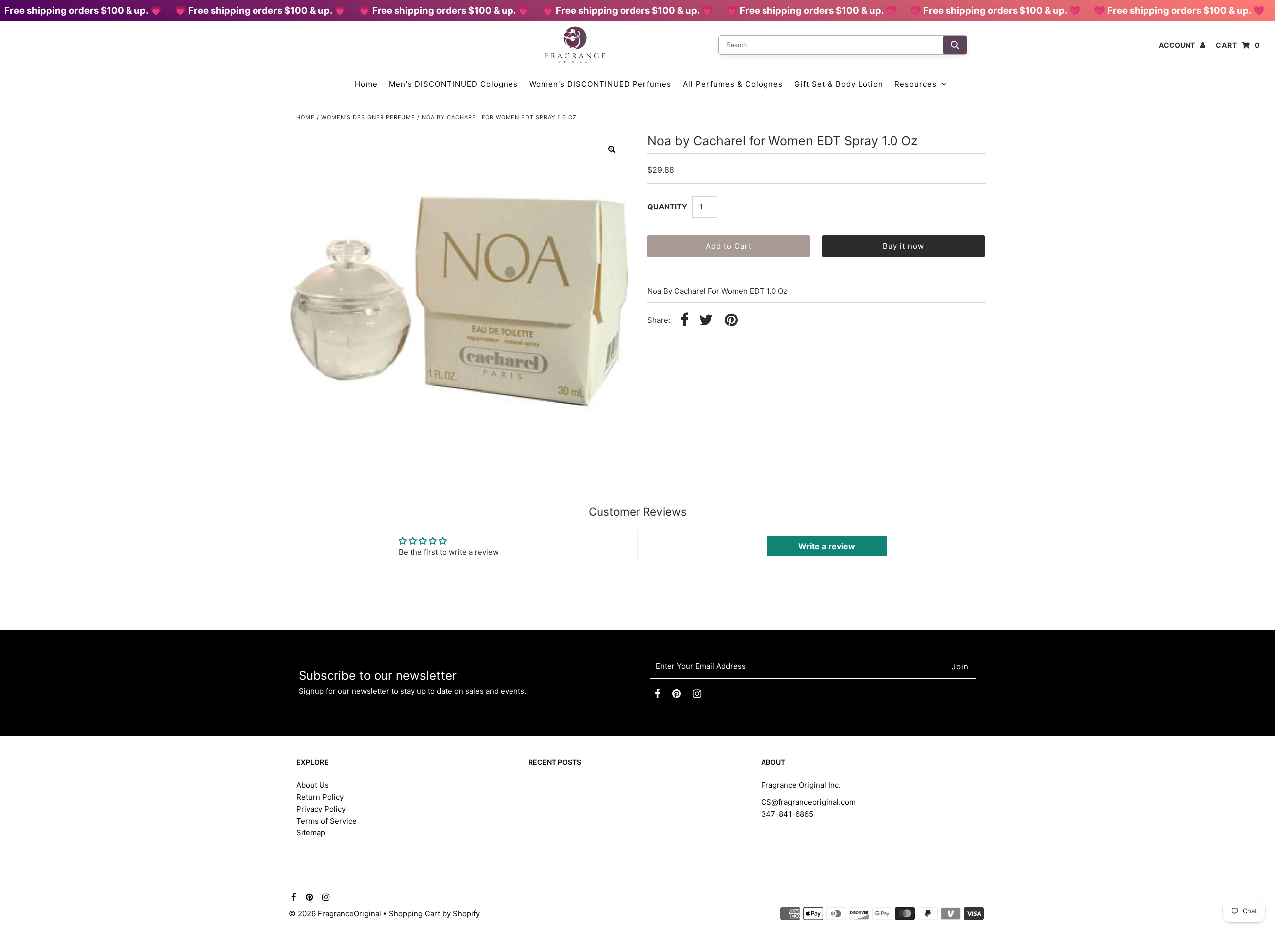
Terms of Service (326, 821)
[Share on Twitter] (706, 320)
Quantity (667, 206)
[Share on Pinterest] (731, 320)
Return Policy (320, 797)
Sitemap (310, 832)
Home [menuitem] (366, 84)
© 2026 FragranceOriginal (335, 913)
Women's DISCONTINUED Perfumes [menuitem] (600, 84)
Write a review (826, 546)
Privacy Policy (321, 809)
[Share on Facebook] (684, 320)
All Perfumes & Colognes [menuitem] (733, 84)
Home (305, 117)
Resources (915, 84)
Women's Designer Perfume (368, 117)
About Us (312, 785)
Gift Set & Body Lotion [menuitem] (838, 84)
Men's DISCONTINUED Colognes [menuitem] (453, 84)
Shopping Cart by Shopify (434, 913)
